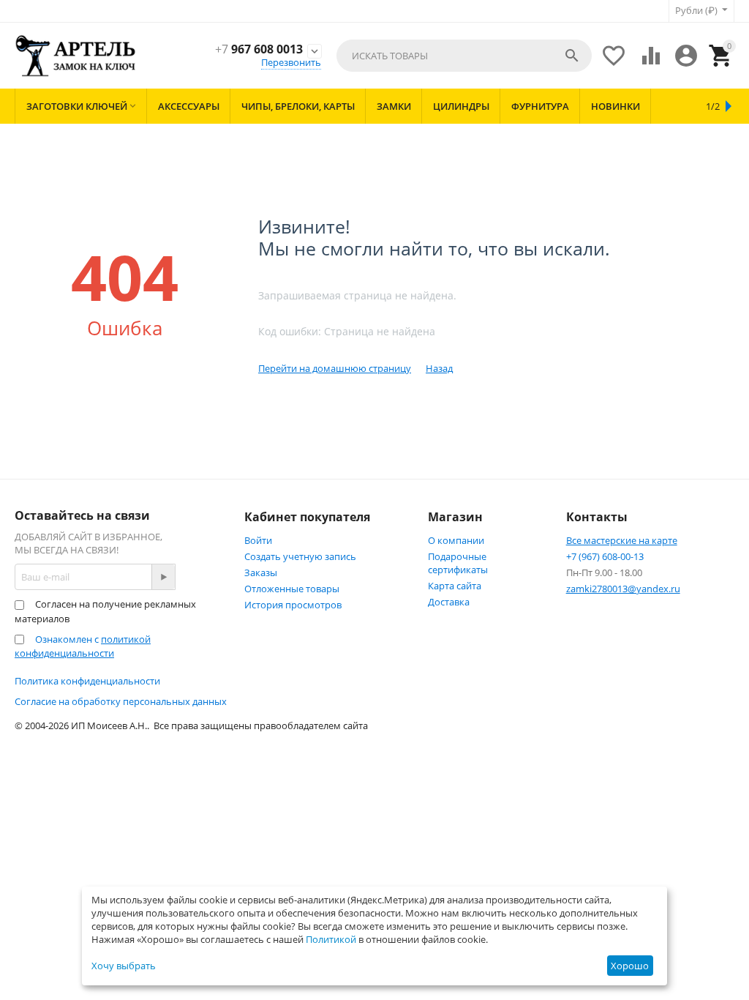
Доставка (449, 601)
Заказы (260, 572)
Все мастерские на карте (621, 540)
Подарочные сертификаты (458, 563)
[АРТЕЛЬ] (76, 55)
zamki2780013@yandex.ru (623, 588)
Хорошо (630, 965)
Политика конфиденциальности (87, 680)
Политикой (331, 939)
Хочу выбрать (123, 965)
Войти (258, 540)
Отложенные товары (291, 588)
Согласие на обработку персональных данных (121, 701)
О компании (456, 540)
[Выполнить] (163, 576)
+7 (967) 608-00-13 (605, 556)
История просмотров (293, 604)
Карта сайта (454, 585)
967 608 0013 (259, 49)
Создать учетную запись (300, 556)
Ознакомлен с (83, 646)
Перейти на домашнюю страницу (334, 368)
